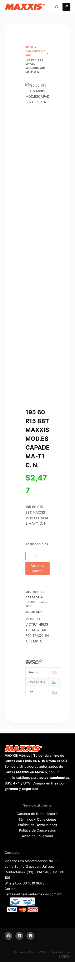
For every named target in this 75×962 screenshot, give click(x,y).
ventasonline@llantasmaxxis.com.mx (33, 894)
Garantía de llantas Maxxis (37, 814)
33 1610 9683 (33, 883)
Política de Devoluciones (37, 825)
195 (54, 672)
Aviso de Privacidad (37, 836)
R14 (55, 692)
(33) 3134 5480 (39, 872)
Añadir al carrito (37, 568)
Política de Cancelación (37, 830)
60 (54, 682)
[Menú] (66, 7)
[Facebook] (8, 936)
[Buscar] (56, 6)
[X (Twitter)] (19, 936)
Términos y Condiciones (37, 819)
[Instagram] (30, 936)
